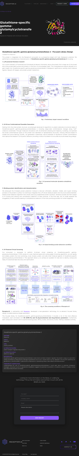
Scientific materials (45, 443)
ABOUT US (24, 445)
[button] (28, 4)
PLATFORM (24, 443)
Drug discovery (26, 440)
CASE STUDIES (43, 440)
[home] (10, 4)
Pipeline (36, 3)
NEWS (41, 445)
